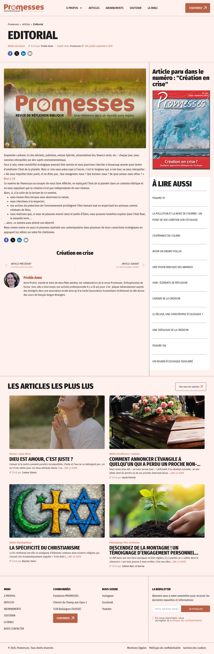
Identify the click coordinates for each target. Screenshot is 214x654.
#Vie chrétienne (132, 542)
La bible (153, 8)
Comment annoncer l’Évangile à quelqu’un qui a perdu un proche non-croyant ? (153, 464)
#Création (20, 46)
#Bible (11, 46)
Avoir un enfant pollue (167, 251)
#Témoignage (116, 542)
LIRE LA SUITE (71, 467)
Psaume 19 (158, 198)
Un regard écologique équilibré (172, 361)
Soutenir (135, 8)
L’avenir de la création (166, 298)
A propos (72, 8)
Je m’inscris (196, 608)
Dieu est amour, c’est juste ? (41, 459)
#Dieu (28, 453)
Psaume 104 (159, 345)
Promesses (13, 24)
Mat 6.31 (9, 178)
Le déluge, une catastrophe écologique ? (177, 314)
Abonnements (114, 8)
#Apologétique (24, 542)
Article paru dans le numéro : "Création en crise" (180, 78)
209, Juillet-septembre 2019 (98, 46)
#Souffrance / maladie (128, 453)
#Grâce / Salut (16, 453)
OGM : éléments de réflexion (169, 282)
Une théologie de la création (170, 330)
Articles (94, 8)
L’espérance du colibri (166, 235)
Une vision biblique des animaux (172, 267)
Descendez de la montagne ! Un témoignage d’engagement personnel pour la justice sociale (152, 553)
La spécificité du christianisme (44, 548)
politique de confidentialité (186, 620)
